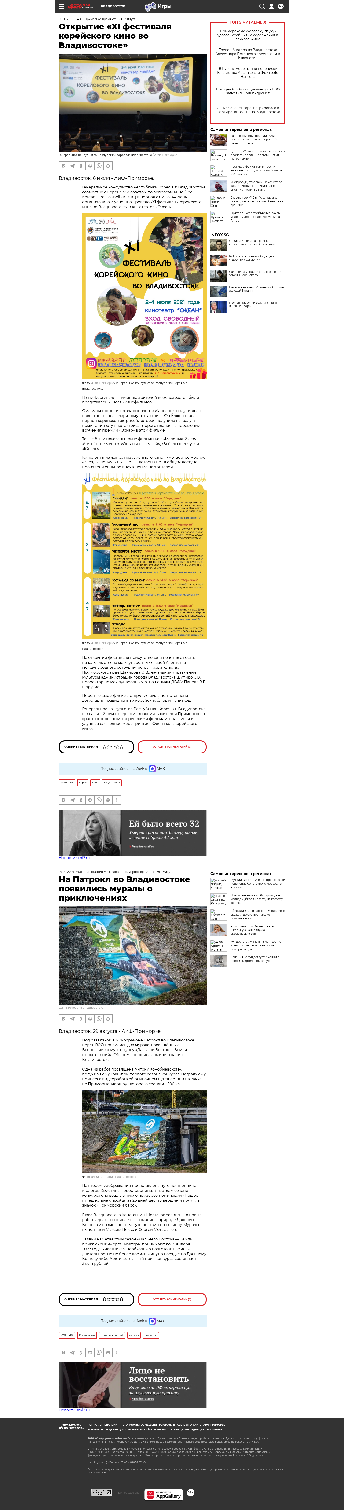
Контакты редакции (102, 1424)
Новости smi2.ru (74, 858)
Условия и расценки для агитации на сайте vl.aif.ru (127, 1429)
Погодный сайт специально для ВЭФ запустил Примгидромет (248, 91)
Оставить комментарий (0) (172, 746)
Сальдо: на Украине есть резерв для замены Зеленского (255, 273)
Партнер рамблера (128, 1492)
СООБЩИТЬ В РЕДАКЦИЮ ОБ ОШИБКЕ (196, 1429)
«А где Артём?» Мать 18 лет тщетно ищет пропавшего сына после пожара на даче (256, 945)
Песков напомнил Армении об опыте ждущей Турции (256, 289)
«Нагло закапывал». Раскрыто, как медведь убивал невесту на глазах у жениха (257, 899)
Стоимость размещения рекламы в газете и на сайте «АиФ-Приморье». (175, 1424)
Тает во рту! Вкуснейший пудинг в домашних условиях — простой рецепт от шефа (255, 139)
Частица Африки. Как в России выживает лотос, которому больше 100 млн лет (256, 170)
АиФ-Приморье (165, 155)
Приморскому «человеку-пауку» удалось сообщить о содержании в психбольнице (247, 35)
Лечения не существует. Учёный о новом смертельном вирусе (255, 959)
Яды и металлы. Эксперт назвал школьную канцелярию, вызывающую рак (254, 929)
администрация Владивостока (81, 1007)
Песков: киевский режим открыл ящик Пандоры (253, 304)
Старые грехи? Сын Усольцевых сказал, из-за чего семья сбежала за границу (257, 201)
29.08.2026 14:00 (70, 872)
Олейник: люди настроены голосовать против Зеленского (252, 242)
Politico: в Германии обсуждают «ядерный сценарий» (252, 258)
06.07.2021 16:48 (70, 19)
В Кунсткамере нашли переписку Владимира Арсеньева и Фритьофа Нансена (248, 73)
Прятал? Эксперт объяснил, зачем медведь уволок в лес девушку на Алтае (255, 216)
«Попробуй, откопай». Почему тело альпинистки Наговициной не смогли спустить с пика (256, 185)
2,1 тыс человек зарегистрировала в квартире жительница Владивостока (248, 110)
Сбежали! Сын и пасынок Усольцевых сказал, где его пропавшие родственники (258, 914)
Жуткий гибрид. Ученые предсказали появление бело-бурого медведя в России (258, 883)
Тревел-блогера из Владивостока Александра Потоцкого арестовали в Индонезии (248, 54)
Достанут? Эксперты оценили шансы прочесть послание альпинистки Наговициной (258, 154)
